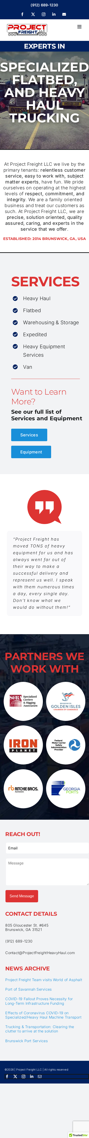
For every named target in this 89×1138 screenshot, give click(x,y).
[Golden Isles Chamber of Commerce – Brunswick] (65, 683)
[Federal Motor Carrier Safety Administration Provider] (65, 727)
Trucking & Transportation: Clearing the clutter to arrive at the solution (39, 1028)
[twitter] (15, 1076)
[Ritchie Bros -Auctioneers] (23, 771)
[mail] (40, 1076)
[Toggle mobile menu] (79, 26)
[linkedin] (31, 1076)
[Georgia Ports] (65, 771)
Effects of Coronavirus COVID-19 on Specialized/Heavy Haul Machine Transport (43, 1015)
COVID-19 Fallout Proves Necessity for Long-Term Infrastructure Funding (39, 1001)
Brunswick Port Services (26, 1041)
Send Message (22, 896)
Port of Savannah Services (28, 989)
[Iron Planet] (23, 727)
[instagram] (23, 1076)
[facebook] (7, 1076)
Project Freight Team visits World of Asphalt (43, 979)
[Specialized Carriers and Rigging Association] (23, 683)
